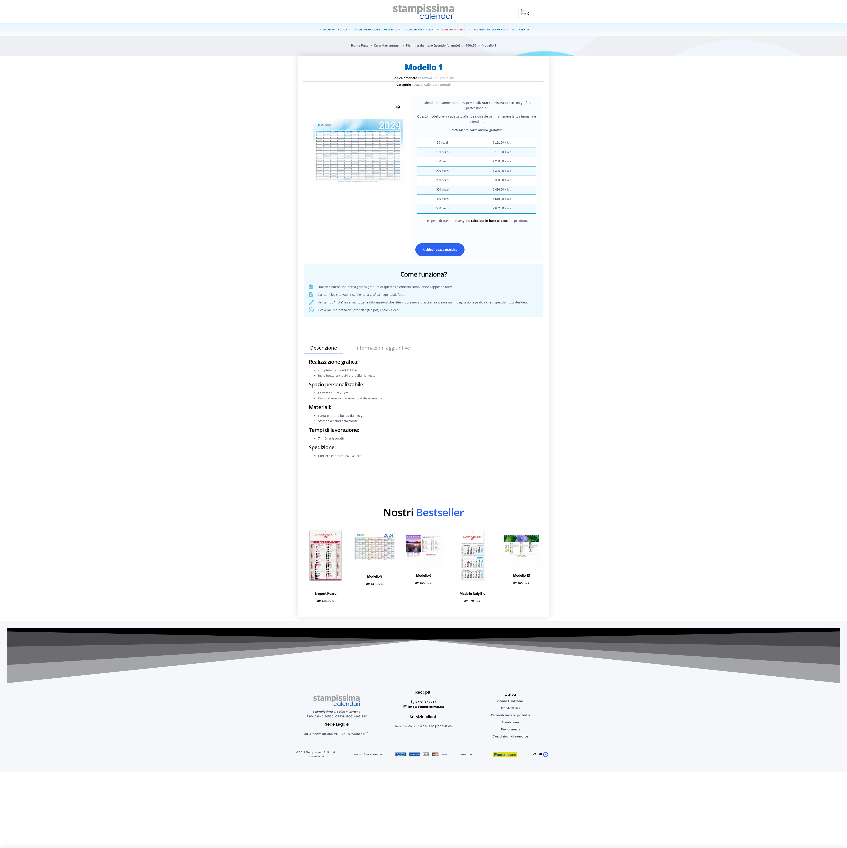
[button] (398, 107)
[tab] (323, 347)
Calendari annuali (387, 45)
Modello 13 (521, 575)
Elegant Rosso (325, 593)
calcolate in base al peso (489, 221)
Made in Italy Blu (472, 593)
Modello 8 (374, 576)
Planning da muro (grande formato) (433, 45)
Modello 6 (423, 575)
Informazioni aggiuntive (382, 347)
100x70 (471, 45)
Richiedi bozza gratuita (440, 249)
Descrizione (323, 347)
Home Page (359, 45)
